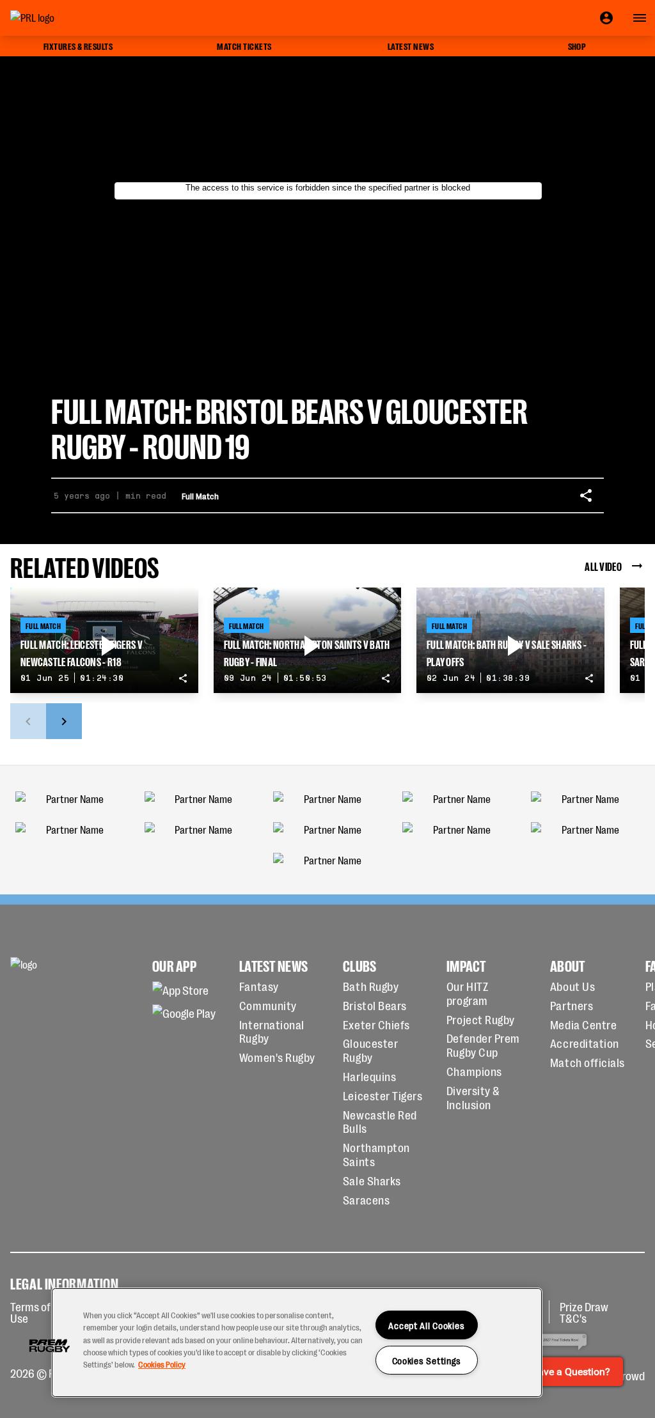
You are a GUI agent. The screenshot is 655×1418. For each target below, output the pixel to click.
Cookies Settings (427, 1360)
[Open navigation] (639, 18)
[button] (49, 1345)
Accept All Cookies (426, 1325)
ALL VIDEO (603, 566)
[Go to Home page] (61, 18)
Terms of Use (30, 1312)
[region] (296, 1343)
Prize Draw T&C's (584, 1312)
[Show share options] (586, 495)
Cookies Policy (161, 1364)
